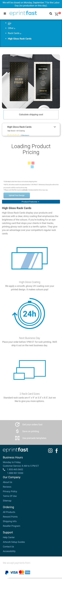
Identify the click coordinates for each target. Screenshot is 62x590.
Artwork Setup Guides (14, 542)
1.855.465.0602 (14, 469)
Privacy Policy (10, 491)
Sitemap (7, 500)
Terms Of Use (10, 496)
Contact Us (8, 546)
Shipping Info (10, 521)
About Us (7, 482)
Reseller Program (11, 526)
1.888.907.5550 (15, 473)
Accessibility (9, 551)
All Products (9, 512)
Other (10, 28)
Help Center (9, 537)
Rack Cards (13, 33)
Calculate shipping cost (31, 114)
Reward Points (10, 516)
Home (9, 23)
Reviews (7, 486)
